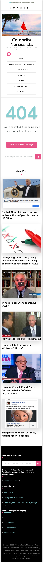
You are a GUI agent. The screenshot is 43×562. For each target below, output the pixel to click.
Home (21, 59)
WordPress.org (10, 532)
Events (21, 75)
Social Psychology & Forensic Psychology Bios (20, 504)
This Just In (8, 493)
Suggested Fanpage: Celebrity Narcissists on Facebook (19, 434)
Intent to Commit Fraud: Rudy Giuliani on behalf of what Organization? (18, 390)
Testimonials (22, 92)
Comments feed (10, 527)
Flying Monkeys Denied (13, 498)
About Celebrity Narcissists (21, 64)
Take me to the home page (21, 145)
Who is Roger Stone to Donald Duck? (19, 304)
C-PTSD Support (21, 86)
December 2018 (10, 481)
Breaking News (21, 70)
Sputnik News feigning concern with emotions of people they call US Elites (21, 215)
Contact (22, 81)
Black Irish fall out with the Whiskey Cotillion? (17, 347)
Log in (6, 517)
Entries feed (9, 522)
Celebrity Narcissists (21, 42)
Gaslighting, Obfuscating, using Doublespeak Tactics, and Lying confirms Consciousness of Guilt (20, 260)
